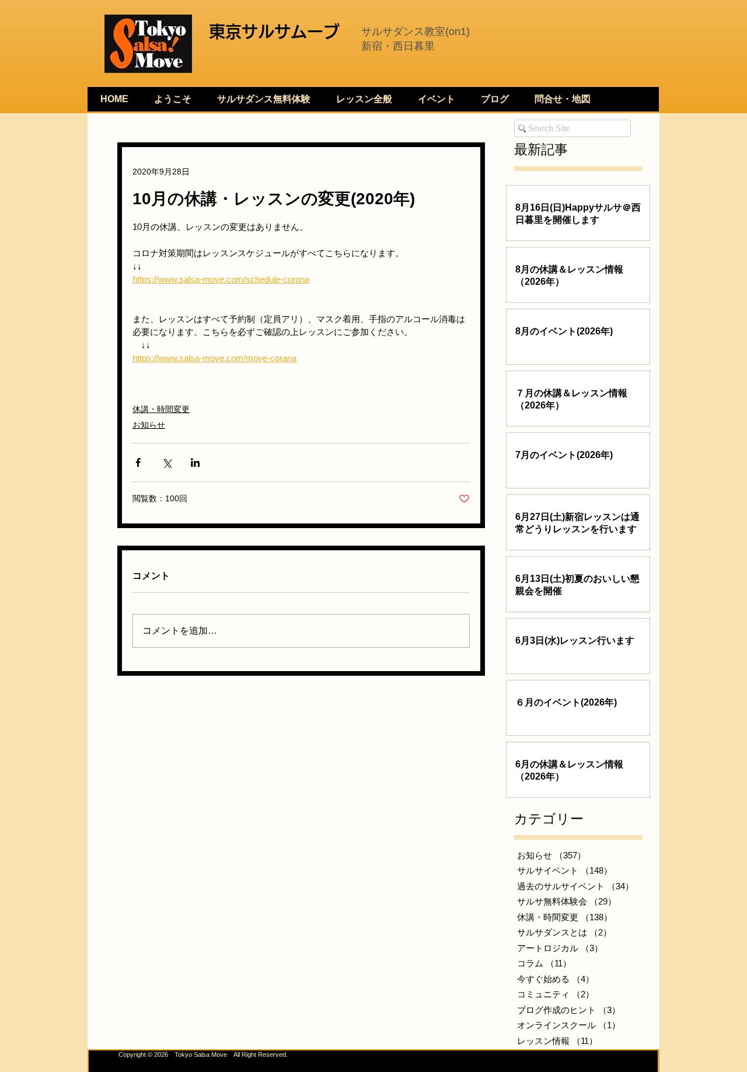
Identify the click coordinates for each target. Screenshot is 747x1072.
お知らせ (148, 425)
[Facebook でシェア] (138, 462)
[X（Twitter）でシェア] (166, 462)
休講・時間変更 (161, 409)
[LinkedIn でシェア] (195, 462)
